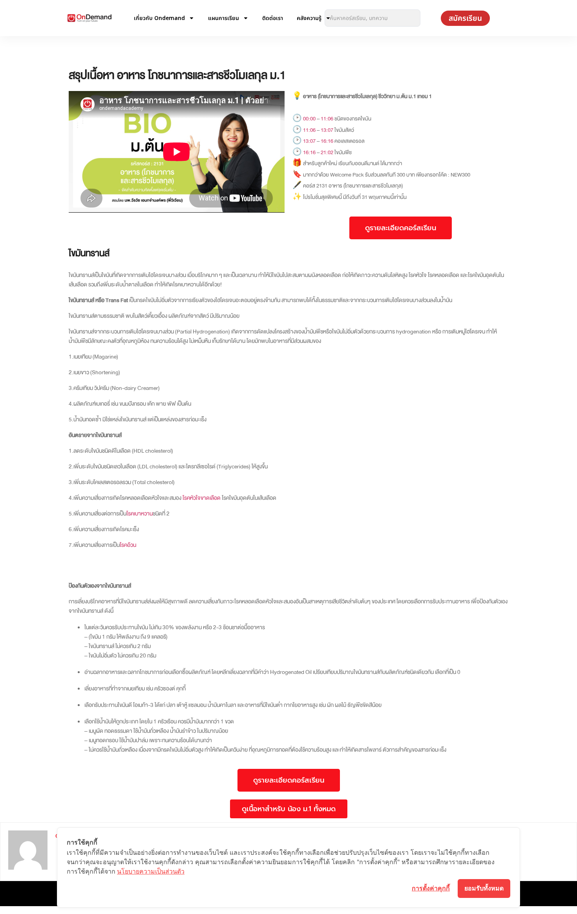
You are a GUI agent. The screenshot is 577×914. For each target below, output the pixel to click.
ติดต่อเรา (272, 18)
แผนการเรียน (223, 18)
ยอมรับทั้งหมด (484, 888)
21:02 (327, 152)
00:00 (309, 118)
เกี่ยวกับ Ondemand (159, 18)
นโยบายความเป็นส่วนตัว (150, 871)
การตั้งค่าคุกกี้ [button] (431, 888)
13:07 (327, 130)
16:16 (327, 141)
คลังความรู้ (309, 18)
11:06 (327, 118)
